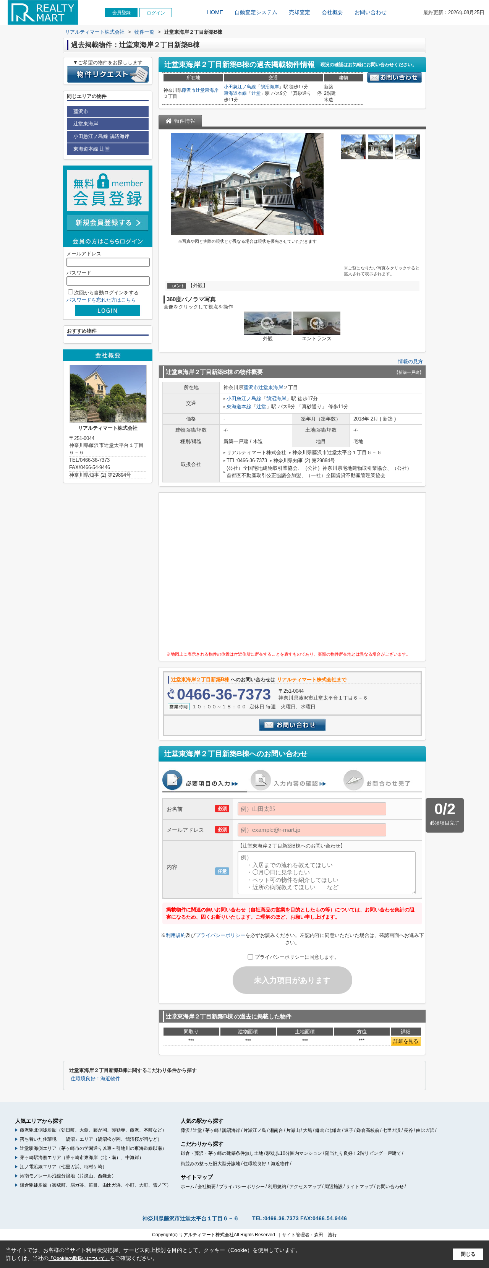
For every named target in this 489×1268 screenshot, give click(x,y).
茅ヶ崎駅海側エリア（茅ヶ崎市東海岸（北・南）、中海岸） (82, 1157)
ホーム (187, 1186)
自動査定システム (256, 12)
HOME (215, 12)
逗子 (348, 1130)
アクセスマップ (305, 1186)
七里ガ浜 (391, 1130)
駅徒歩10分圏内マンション (294, 1153)
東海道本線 (235, 93)
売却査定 (299, 12)
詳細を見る (405, 1041)
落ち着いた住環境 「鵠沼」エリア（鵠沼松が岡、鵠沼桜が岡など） (91, 1139)
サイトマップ (359, 1186)
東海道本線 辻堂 (91, 149)
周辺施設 (333, 1186)
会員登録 (121, 12)
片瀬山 (293, 1130)
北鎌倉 (334, 1130)
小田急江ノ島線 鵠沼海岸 (101, 136)
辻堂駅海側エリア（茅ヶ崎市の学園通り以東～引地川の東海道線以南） (93, 1148)
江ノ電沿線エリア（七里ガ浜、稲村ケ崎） (63, 1166)
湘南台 (276, 1130)
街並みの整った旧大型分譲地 (210, 1163)
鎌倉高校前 (367, 1130)
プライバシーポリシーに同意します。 (297, 957)
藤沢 (185, 1130)
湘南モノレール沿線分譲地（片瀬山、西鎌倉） (68, 1176)
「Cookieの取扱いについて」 (79, 1258)
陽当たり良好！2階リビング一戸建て (363, 1153)
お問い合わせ (371, 12)
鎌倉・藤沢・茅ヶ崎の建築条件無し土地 (222, 1153)
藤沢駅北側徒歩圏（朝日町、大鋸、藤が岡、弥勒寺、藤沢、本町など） (93, 1130)
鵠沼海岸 (270, 86)
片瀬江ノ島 (254, 1130)
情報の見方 (410, 361)
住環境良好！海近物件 (95, 1078)
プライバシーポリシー (220, 935)
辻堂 (256, 93)
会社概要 (332, 12)
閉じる (468, 1254)
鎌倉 (319, 1130)
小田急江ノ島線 (240, 86)
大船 (307, 1130)
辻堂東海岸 (207, 90)
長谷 (408, 1130)
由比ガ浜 (425, 1130)
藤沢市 (189, 90)
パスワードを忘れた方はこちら (101, 300)
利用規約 (176, 935)
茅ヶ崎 (212, 1130)
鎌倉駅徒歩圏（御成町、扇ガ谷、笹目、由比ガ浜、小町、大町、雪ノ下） (95, 1185)
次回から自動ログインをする (106, 292)
